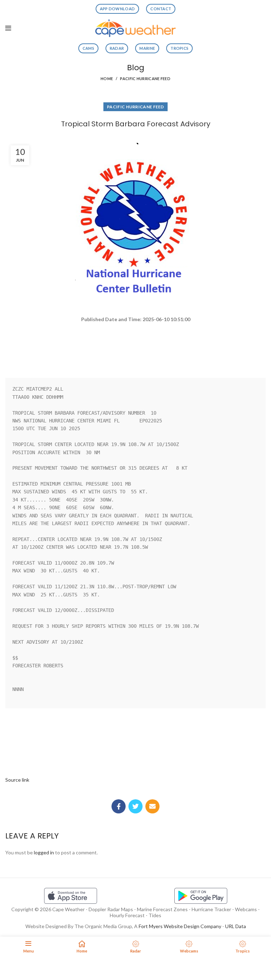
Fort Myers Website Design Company (180, 926)
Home (107, 78)
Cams (88, 48)
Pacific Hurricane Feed (145, 78)
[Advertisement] (135, 347)
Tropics (179, 48)
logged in (44, 852)
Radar (117, 48)
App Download (117, 8)
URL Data (235, 926)
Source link (17, 780)
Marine (147, 48)
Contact (160, 8)
